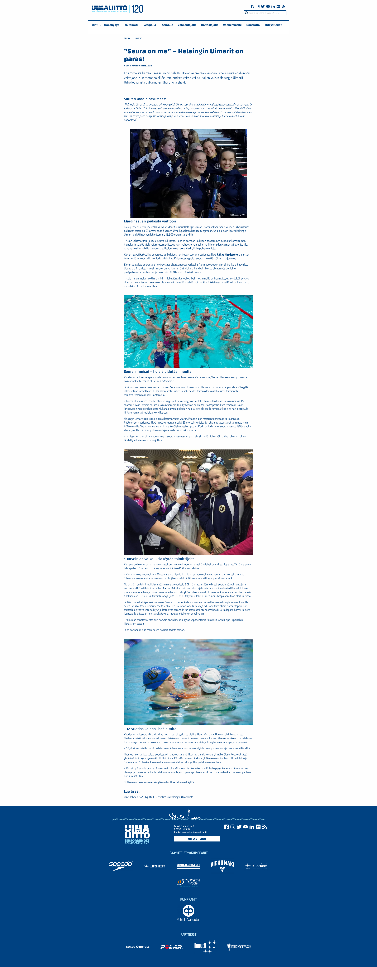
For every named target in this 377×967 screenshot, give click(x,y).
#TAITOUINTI (137, 65)
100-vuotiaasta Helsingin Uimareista (173, 797)
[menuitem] (96, 25)
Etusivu (127, 38)
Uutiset (138, 38)
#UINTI (127, 65)
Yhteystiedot (196, 838)
